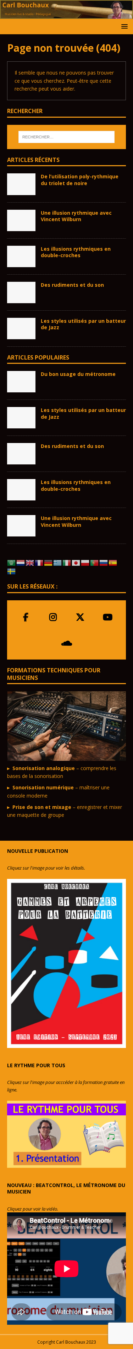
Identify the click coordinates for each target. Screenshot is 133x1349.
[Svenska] (11, 570)
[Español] (113, 562)
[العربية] (11, 562)
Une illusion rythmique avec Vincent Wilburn (76, 216)
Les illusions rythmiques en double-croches (76, 252)
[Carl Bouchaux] (66, 14)
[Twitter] (80, 617)
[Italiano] (67, 562)
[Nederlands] (21, 562)
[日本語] (76, 562)
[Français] (39, 562)
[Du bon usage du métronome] (21, 381)
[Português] (94, 562)
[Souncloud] (66, 643)
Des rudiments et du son (72, 284)
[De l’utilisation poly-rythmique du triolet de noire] (21, 184)
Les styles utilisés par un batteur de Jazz (83, 324)
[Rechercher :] (66, 137)
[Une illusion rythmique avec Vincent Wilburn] (21, 220)
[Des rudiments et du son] (21, 292)
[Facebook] (26, 617)
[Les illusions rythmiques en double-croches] (21, 256)
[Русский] (104, 562)
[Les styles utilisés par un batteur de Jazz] (21, 328)
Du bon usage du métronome (78, 374)
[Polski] (85, 562)
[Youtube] (107, 617)
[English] (30, 562)
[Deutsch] (48, 562)
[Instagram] (53, 617)
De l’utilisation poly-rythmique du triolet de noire (79, 179)
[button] (123, 26)
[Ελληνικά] (57, 562)
